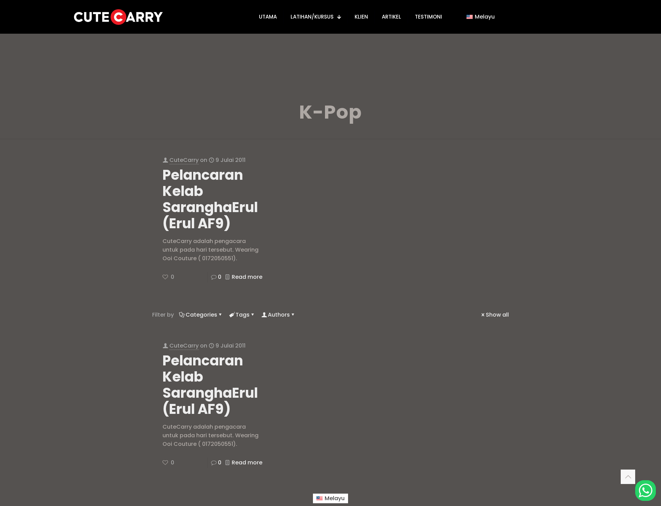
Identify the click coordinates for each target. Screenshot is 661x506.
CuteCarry (184, 160)
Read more (247, 277)
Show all (497, 315)
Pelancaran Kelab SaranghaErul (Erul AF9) (210, 199)
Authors (279, 315)
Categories (201, 315)
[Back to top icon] (628, 477)
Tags (242, 315)
